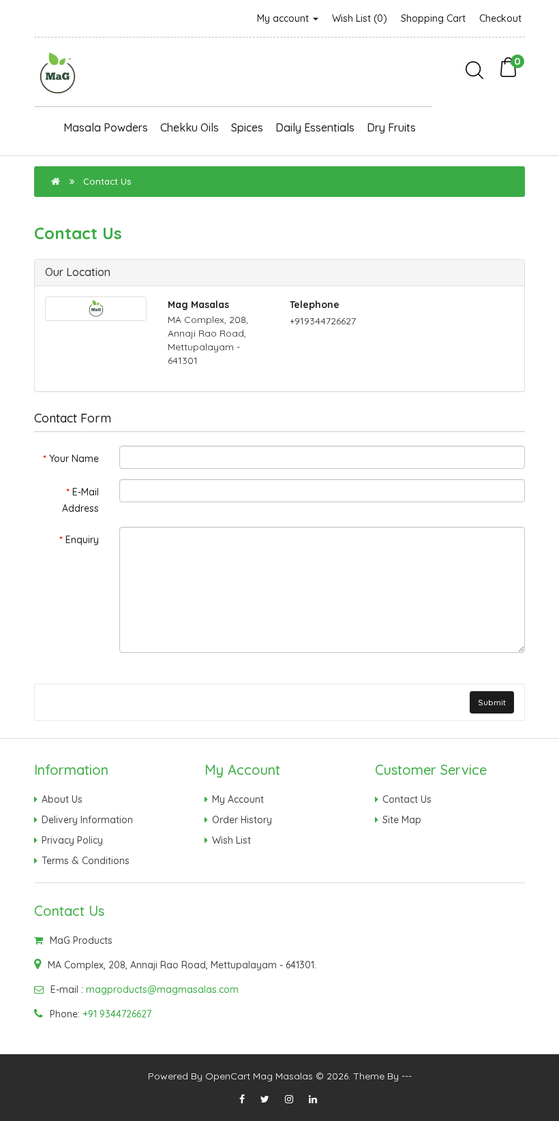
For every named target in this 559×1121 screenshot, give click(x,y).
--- (407, 1076)
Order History (242, 820)
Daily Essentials (314, 127)
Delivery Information (87, 820)
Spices (247, 127)
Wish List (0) (359, 18)
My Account (238, 799)
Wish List (231, 840)
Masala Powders (105, 127)
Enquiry (82, 540)
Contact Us (107, 181)
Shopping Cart (433, 18)
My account (284, 18)
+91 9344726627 (116, 1014)
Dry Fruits (391, 127)
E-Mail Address (80, 500)
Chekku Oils (189, 127)
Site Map (401, 820)
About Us (62, 799)
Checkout (500, 18)
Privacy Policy (72, 840)
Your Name (74, 458)
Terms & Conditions (86, 861)
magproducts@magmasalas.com (162, 989)
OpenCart (227, 1076)
